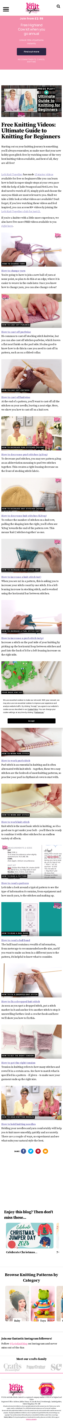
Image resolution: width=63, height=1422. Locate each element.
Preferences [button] (39, 712)
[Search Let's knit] (58, 10)
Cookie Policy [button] (33, 709)
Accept (31, 721)
